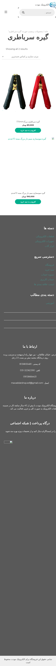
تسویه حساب (47, 274)
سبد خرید (49, 269)
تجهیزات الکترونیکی (44, 241)
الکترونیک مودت (42, 5)
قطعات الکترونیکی (45, 236)
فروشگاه (49, 264)
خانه (46, 31)
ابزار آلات (49, 246)
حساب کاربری (47, 279)
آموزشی (50, 303)
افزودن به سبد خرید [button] (28, 130)
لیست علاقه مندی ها (44, 284)
